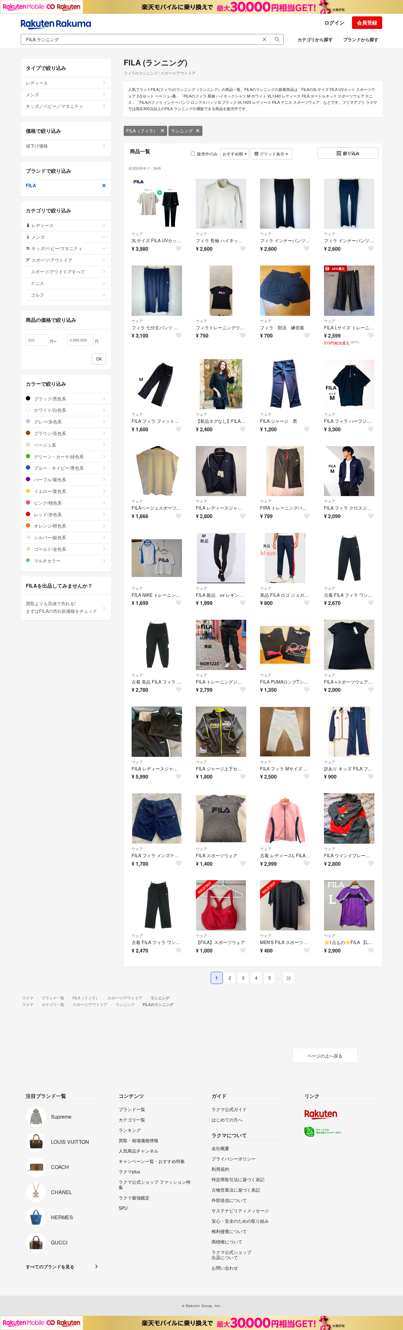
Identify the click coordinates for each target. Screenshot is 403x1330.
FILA (31, 185)
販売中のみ (207, 154)
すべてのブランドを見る (50, 1266)
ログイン (334, 22)
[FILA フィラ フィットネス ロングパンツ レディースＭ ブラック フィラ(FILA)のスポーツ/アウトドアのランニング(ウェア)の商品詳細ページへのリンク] (157, 384)
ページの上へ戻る (325, 1056)
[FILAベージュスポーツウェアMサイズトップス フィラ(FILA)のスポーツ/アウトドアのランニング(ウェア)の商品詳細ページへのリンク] (157, 471)
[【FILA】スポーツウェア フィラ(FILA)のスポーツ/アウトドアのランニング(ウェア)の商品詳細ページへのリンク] (221, 905)
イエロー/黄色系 (49, 491)
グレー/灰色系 (47, 421)
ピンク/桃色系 (47, 503)
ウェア (137, 233)
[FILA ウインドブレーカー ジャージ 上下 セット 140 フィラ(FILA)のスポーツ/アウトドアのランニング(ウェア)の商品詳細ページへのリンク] (349, 818)
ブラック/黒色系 (49, 398)
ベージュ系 (44, 445)
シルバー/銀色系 (49, 537)
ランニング (182, 130)
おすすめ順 (233, 154)
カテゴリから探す (315, 39)
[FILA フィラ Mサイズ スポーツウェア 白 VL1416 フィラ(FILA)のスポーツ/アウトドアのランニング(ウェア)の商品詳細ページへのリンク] (285, 732)
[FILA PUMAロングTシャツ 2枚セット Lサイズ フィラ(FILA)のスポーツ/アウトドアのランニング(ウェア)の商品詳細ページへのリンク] (285, 645)
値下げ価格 (37, 145)
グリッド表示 (272, 154)
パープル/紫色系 (49, 479)
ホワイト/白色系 (49, 410)
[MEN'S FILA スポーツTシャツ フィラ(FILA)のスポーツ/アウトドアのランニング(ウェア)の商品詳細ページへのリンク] (285, 905)
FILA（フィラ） (142, 130)
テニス (37, 283)
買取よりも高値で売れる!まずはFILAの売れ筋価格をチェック (61, 607)
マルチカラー (46, 560)
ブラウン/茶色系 (49, 433)
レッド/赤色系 (47, 514)
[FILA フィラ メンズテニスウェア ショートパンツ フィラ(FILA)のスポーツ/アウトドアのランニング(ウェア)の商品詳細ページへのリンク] (157, 818)
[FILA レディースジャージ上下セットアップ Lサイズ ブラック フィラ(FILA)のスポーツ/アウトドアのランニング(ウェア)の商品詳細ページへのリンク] (157, 732)
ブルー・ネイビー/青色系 (58, 468)
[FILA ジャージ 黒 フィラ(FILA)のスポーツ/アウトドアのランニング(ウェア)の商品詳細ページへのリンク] (285, 384)
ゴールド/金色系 (49, 549)
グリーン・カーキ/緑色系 (58, 456)
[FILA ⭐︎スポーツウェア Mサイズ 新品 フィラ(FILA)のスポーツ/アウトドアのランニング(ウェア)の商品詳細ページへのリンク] (349, 645)
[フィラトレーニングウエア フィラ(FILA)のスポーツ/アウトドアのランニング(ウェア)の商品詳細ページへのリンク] (221, 290)
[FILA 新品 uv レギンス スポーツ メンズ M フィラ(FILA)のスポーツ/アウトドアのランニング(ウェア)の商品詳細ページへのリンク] (221, 558)
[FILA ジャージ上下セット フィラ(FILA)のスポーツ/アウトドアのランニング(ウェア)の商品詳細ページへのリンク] (221, 732)
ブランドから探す (360, 39)
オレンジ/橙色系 (49, 525)
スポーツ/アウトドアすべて (58, 271)
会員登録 (367, 22)
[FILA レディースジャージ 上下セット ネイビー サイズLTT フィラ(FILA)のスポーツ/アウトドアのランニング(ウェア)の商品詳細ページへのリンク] (221, 471)
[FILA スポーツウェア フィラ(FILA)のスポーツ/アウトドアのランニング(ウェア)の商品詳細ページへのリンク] (221, 818)
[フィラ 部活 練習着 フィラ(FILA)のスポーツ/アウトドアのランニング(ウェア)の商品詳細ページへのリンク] (285, 290)
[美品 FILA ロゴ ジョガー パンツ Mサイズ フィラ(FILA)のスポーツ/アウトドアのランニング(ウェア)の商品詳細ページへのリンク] (285, 558)
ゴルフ (37, 295)
